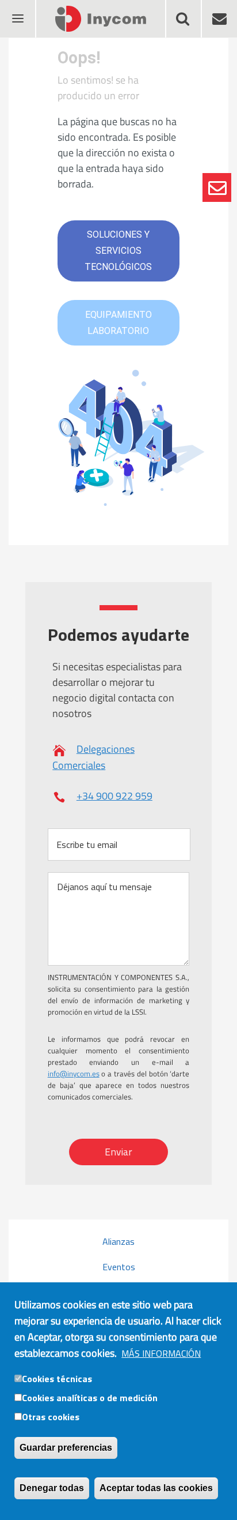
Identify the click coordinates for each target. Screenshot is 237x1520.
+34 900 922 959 (114, 796)
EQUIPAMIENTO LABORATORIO (118, 322)
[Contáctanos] (216, 187)
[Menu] (17, 11)
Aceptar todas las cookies (156, 1488)
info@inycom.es (74, 1073)
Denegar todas (52, 1488)
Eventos (118, 1267)
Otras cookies (50, 1417)
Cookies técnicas (57, 1379)
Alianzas (118, 1241)
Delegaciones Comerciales (93, 757)
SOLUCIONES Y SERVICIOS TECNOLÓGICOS (118, 250)
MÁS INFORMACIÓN (161, 1353)
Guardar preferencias (66, 1448)
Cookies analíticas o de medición (90, 1398)
